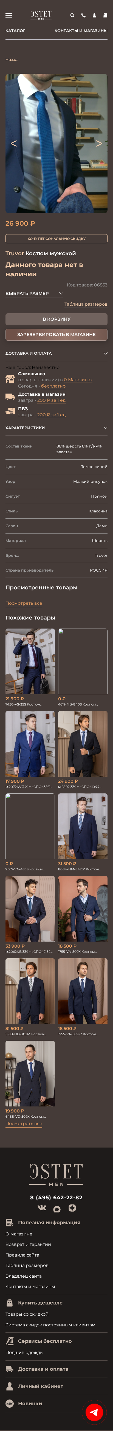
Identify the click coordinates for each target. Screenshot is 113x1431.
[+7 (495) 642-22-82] (83, 15)
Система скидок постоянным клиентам (50, 1324)
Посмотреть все (23, 603)
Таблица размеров (86, 304)
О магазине (18, 1234)
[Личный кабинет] (94, 15)
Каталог (15, 30)
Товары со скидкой (27, 1314)
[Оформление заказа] (105, 15)
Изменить (71, 368)
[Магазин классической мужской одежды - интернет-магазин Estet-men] (41, 15)
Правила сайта (22, 1255)
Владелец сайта (23, 1276)
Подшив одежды (24, 1352)
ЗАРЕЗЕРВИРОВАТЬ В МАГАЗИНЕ (56, 334)
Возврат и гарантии (28, 1244)
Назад (11, 59)
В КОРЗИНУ (56, 319)
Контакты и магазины (81, 30)
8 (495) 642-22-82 (56, 1197)
